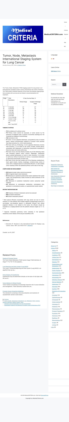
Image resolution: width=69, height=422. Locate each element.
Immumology (55, 277)
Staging (14, 302)
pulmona (5, 302)
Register (66, 34)
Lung (25, 300)
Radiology (54, 318)
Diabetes (54, 262)
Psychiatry (55, 313)
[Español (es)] (51, 58)
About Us (53, 246)
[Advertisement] (34, 9)
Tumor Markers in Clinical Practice (12, 283)
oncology (37, 300)
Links (52, 327)
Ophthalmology (56, 297)
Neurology (55, 286)
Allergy (54, 250)
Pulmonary (9, 302)
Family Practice (56, 270)
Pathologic (55, 304)
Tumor (21, 302)
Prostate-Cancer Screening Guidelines (13, 291)
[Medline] (30, 225)
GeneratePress (44, 395)
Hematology (55, 275)
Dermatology (55, 259)
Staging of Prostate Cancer (10, 258)
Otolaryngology (56, 302)
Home (65, 22)
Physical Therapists (57, 311)
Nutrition (54, 289)
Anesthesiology (56, 252)
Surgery (54, 322)
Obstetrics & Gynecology (58, 291)
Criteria (66, 30)
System (18, 302)
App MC (65, 44)
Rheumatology (56, 320)
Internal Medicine (56, 282)
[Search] (64, 84)
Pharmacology (56, 309)
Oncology (6, 299)
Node (33, 300)
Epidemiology (55, 268)
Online (56, 71)
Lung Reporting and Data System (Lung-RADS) (15, 266)
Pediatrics (55, 306)
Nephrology (55, 284)
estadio (9, 300)
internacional (15, 300)
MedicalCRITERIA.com (53, 34)
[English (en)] (53, 58)
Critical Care (55, 257)
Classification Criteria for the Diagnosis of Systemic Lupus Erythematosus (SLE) (22, 305)
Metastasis (29, 300)
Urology (54, 325)
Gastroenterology (57, 273)
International (21, 300)
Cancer (5, 300)
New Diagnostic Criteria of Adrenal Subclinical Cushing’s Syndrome (58, 177)
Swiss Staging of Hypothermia (11, 274)
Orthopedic (55, 299)
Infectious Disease (57, 279)
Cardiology (55, 255)
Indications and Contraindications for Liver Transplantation (17, 303)
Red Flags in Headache (57, 185)
